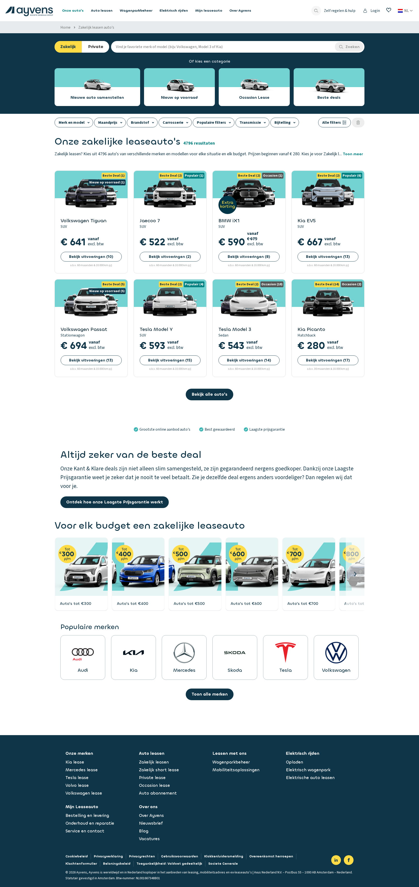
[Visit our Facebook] (349, 860)
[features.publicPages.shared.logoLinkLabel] (29, 10)
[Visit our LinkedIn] (336, 860)
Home (65, 27)
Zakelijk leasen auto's (96, 27)
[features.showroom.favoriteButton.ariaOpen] (389, 10)
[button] (355, 574)
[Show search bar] (316, 11)
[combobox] (223, 47)
